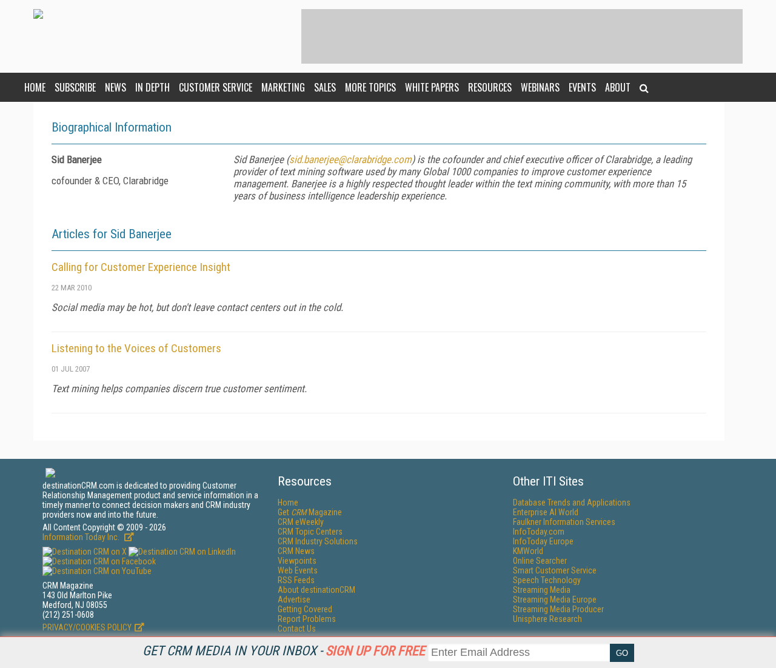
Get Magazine (310, 512)
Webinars (540, 87)
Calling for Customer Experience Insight (141, 267)
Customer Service (215, 87)
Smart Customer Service (555, 570)
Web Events (298, 570)
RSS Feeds (296, 580)
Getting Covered (305, 609)
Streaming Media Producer (558, 609)
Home (34, 87)
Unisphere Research (547, 619)
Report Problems (307, 619)
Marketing (283, 87)
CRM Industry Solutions (318, 541)
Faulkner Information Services (564, 522)
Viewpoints (297, 561)
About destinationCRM (316, 590)
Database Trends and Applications (571, 502)
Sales (325, 87)
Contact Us (297, 628)
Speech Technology (547, 580)
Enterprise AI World (545, 512)
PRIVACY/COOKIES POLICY (87, 627)
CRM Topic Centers (310, 531)
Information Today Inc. (81, 537)
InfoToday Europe (543, 541)
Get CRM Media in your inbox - (283, 650)
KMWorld (528, 551)
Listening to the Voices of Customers (136, 348)
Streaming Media (541, 590)
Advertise (294, 599)
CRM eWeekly (301, 522)
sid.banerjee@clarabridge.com (350, 159)
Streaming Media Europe (555, 599)
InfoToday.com (538, 531)
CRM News (296, 551)
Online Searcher (540, 561)
